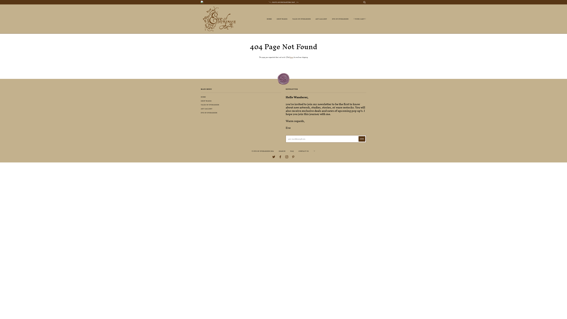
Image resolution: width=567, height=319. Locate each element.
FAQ (292, 151)
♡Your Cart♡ (359, 19)
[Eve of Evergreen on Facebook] (280, 157)
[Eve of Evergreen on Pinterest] (293, 157)
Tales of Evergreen (301, 19)
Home (269, 19)
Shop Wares (282, 19)
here (291, 57)
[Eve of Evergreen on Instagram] (286, 157)
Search (282, 151)
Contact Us (304, 151)
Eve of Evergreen (340, 19)
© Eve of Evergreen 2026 (263, 151)
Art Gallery (321, 19)
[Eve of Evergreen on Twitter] (273, 157)
